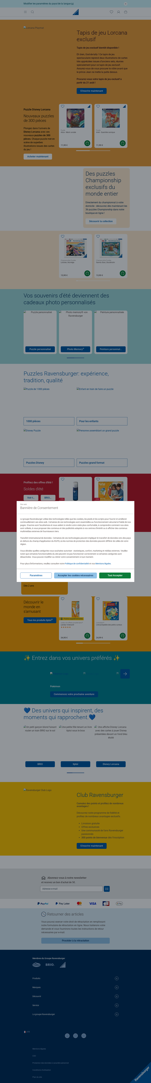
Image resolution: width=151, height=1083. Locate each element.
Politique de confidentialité (77, 563)
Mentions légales (103, 563)
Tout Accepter (115, 575)
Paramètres (36, 575)
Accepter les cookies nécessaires (75, 575)
